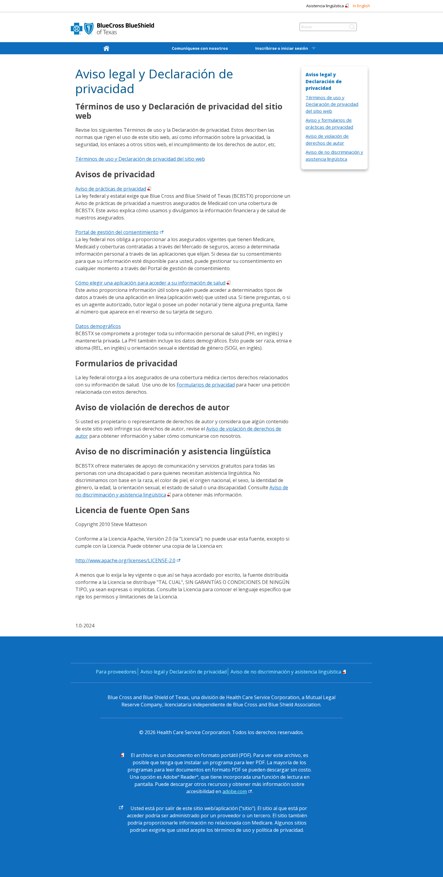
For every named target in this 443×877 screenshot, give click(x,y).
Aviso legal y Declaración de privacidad (183, 671)
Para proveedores (116, 671)
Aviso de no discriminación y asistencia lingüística (286, 671)
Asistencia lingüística (325, 5)
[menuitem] (107, 48)
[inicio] (108, 48)
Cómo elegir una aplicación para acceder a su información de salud (150, 282)
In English (361, 5)
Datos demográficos (98, 326)
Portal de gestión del (117, 232)
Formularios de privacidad (206, 384)
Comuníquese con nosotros (200, 48)
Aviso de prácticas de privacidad (110, 188)
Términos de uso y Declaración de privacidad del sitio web (140, 159)
